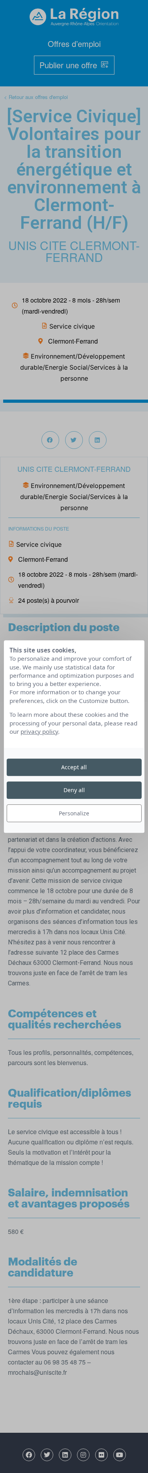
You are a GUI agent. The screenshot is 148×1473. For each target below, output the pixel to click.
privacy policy (39, 731)
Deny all (74, 790)
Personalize (74, 813)
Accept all (74, 767)
